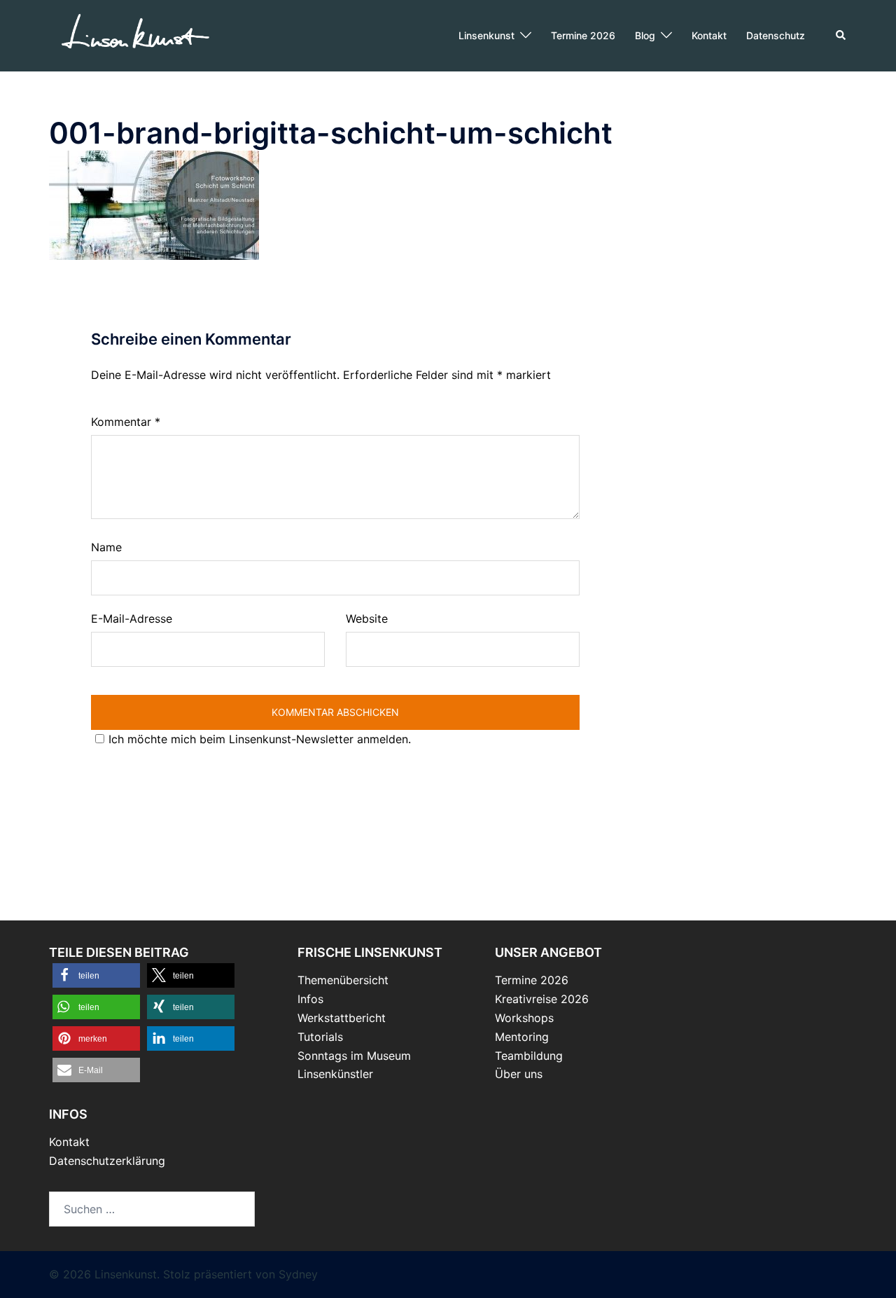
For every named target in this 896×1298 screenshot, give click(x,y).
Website (367, 619)
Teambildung (529, 1056)
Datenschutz (775, 35)
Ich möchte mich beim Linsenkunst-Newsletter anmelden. (259, 739)
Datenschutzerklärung (107, 1161)
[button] (841, 35)
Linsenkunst (486, 35)
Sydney (298, 1274)
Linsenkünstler (335, 1074)
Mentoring (522, 1037)
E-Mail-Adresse (131, 619)
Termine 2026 (583, 35)
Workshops (524, 1018)
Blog (645, 35)
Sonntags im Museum (354, 1056)
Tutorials (320, 1037)
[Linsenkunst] (134, 34)
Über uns (518, 1074)
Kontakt (709, 35)
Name (106, 547)
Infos (310, 999)
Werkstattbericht (342, 1018)
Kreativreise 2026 (542, 999)
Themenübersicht (343, 980)
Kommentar (125, 422)
